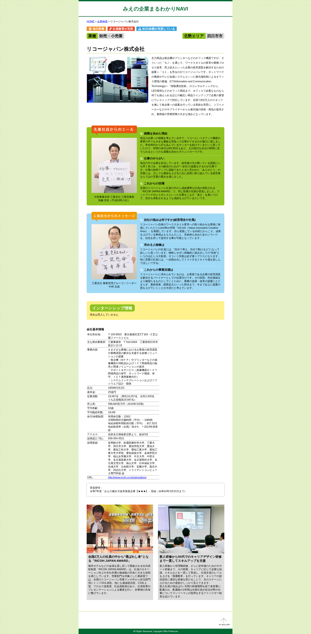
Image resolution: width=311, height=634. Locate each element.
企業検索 (102, 21)
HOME (90, 21)
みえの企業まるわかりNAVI (155, 9)
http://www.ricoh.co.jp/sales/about (127, 477)
